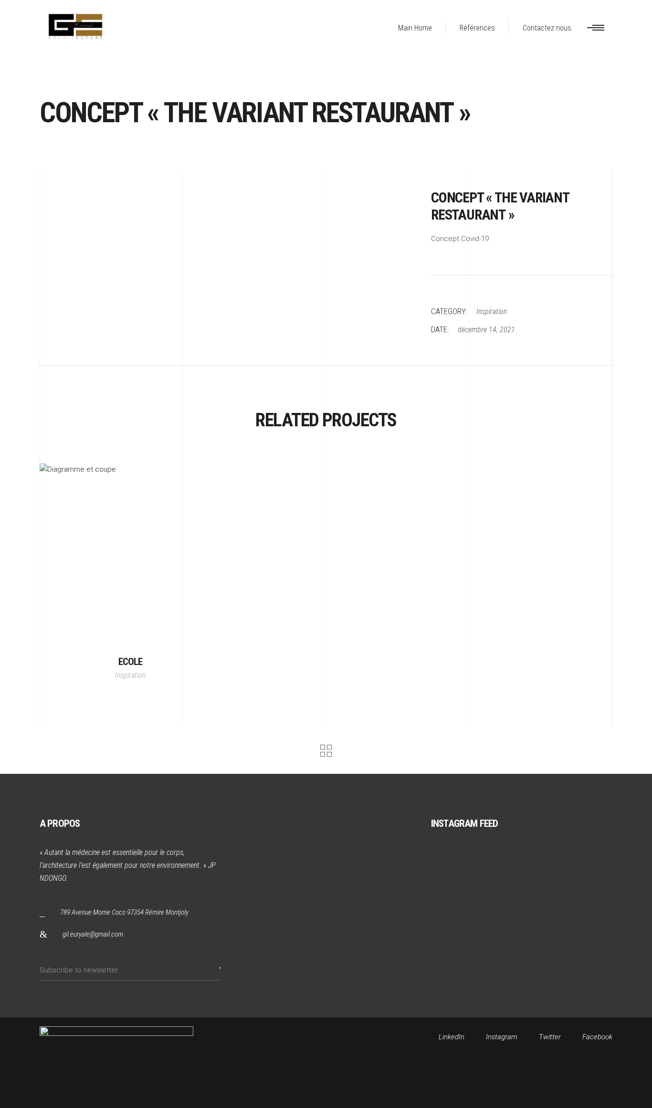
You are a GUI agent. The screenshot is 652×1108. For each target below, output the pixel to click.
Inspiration (491, 311)
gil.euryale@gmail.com (93, 934)
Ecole (130, 661)
